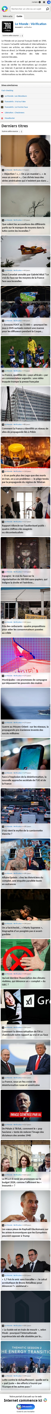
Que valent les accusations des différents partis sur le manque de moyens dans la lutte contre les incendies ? (23, 227)
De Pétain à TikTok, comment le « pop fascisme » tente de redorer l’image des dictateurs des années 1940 (23, 1132)
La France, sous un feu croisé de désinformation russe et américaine (21, 1084)
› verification (23, 27)
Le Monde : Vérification (30, 24)
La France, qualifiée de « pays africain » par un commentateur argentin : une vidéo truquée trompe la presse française (25, 378)
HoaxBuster (9, 118)
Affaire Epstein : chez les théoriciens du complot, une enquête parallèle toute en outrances (22, 881)
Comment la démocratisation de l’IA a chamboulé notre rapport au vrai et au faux (25, 1033)
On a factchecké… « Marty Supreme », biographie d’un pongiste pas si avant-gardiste (22, 931)
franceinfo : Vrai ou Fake (15, 102)
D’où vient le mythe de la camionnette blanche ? (22, 832)
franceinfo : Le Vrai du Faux (16, 107)
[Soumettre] (47, 9)
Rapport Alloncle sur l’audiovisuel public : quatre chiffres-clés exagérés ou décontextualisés (24, 529)
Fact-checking (7, 91)
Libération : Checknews (14, 113)
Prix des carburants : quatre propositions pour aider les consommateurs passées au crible (23, 629)
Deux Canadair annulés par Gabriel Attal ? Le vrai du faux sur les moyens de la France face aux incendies (25, 278)
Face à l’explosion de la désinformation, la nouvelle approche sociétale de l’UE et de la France (24, 780)
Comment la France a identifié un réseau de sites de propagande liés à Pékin (25, 430)
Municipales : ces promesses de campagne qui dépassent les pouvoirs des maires (24, 682)
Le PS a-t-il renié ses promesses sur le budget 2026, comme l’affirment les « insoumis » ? (22, 1182)
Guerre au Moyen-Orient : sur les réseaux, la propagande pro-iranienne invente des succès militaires (25, 730)
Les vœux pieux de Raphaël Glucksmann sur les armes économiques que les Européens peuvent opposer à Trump (25, 1232)
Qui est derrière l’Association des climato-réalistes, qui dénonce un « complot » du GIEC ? (24, 981)
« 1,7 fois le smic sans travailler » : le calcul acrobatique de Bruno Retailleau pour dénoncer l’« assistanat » (24, 1282)
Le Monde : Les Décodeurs (15, 96)
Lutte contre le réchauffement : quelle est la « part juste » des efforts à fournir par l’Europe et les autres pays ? (25, 1383)
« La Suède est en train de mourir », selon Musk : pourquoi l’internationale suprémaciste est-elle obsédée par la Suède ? (24, 1333)
